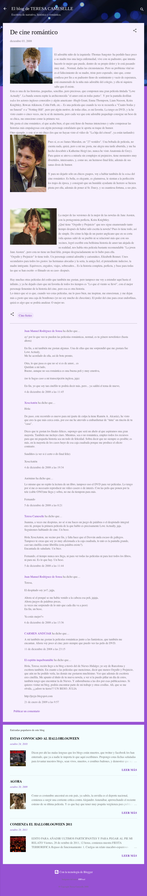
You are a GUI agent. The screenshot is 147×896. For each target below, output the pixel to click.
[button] (135, 31)
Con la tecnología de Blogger (76, 872)
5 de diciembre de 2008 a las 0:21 (43, 505)
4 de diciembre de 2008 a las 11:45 (44, 392)
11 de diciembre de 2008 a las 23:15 (44, 649)
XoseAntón (30, 402)
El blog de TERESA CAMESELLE (42, 8)
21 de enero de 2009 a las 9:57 (41, 702)
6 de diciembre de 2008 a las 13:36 (44, 622)
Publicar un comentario (27, 711)
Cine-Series (25, 315)
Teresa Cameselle (34, 516)
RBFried (81, 879)
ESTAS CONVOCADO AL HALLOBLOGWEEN (44, 738)
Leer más (129, 770)
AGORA (16, 781)
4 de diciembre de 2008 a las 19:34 (44, 467)
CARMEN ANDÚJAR (37, 633)
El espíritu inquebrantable (38, 660)
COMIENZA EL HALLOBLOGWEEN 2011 (41, 824)
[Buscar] (142, 9)
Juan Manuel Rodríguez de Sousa (43, 331)
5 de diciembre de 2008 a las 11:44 (44, 565)
